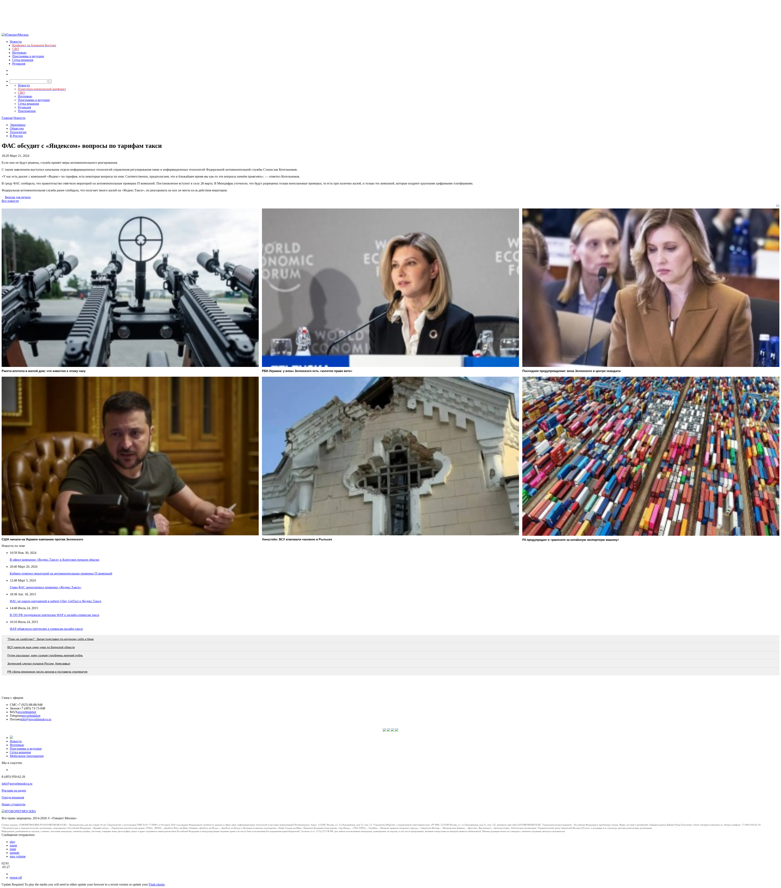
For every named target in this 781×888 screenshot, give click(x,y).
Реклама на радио (14, 790)
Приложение (27, 111)
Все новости (10, 201)
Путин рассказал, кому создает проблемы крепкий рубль (45, 655)
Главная (7, 118)
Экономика (17, 125)
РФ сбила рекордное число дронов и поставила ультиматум (47, 671)
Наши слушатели (13, 804)
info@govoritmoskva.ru (36, 719)
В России (16, 135)
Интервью (19, 52)
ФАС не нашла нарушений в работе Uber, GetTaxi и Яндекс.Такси (55, 601)
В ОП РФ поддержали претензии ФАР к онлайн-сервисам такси (54, 615)
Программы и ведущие (28, 56)
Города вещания (13, 797)
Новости (16, 41)
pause (13, 845)
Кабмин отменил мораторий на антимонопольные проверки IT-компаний (61, 573)
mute (13, 849)
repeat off (16, 877)
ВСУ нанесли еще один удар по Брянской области (41, 647)
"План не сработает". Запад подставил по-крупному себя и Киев (50, 639)
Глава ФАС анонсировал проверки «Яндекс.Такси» (45, 587)
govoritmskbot (26, 712)
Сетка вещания (22, 60)
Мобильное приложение (27, 756)
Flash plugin (157, 884)
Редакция (18, 63)
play (12, 841)
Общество (17, 128)
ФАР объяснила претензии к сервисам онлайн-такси (46, 629)
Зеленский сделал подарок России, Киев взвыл (38, 663)
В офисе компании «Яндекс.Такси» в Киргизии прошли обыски (54, 559)
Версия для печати (18, 197)
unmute (14, 852)
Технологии (18, 132)
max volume (18, 856)
